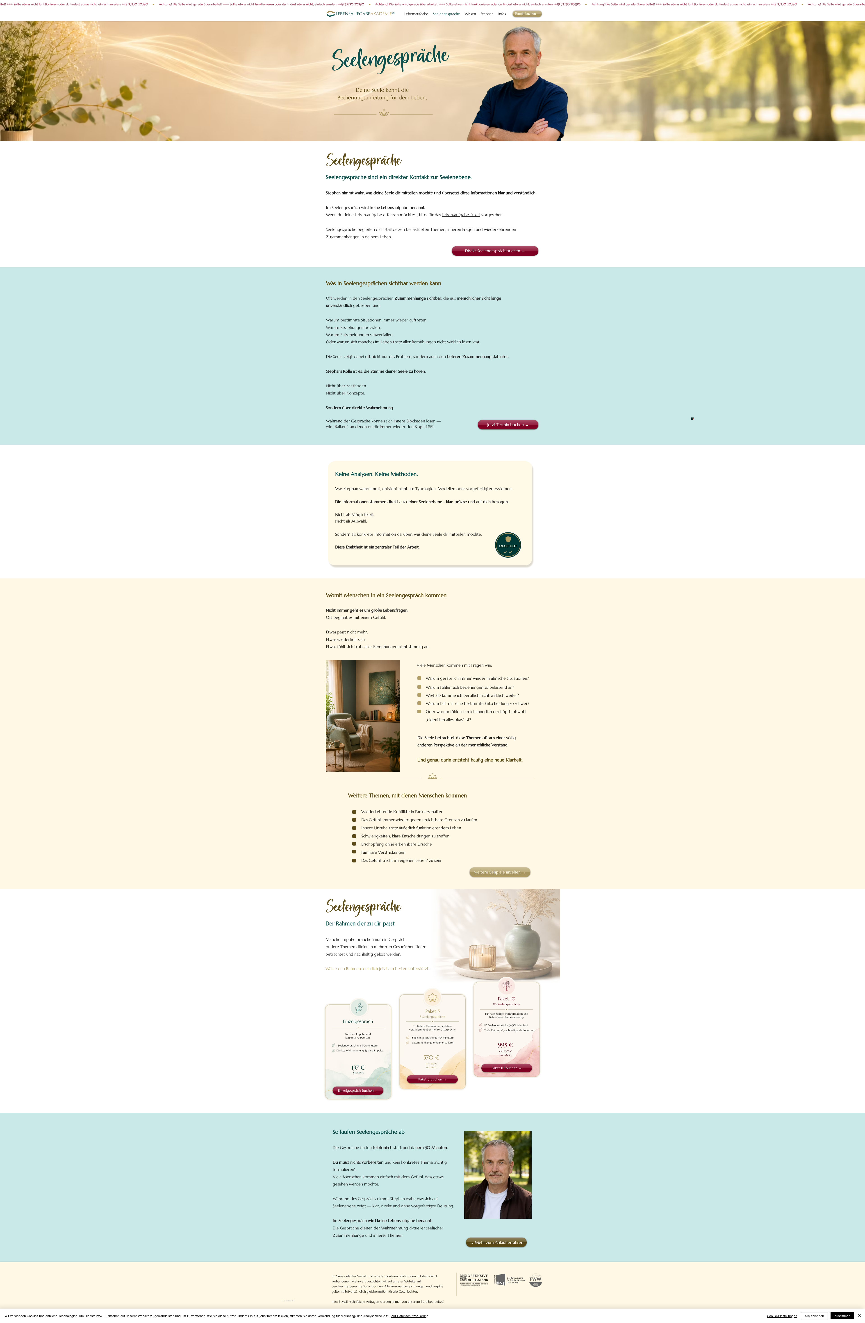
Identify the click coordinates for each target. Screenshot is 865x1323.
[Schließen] (859, 1315)
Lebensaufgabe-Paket (461, 214)
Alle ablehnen (814, 1316)
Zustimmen (842, 1316)
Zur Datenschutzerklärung (409, 1316)
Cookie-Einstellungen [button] (782, 1316)
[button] (502, 14)
